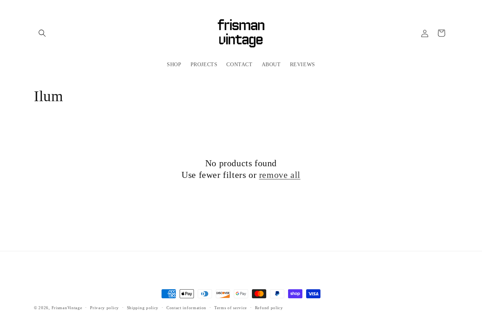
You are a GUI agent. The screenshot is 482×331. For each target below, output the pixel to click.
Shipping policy (143, 307)
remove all (279, 175)
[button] (42, 33)
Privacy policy (104, 307)
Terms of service (230, 307)
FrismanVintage (67, 307)
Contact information (186, 307)
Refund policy (269, 307)
